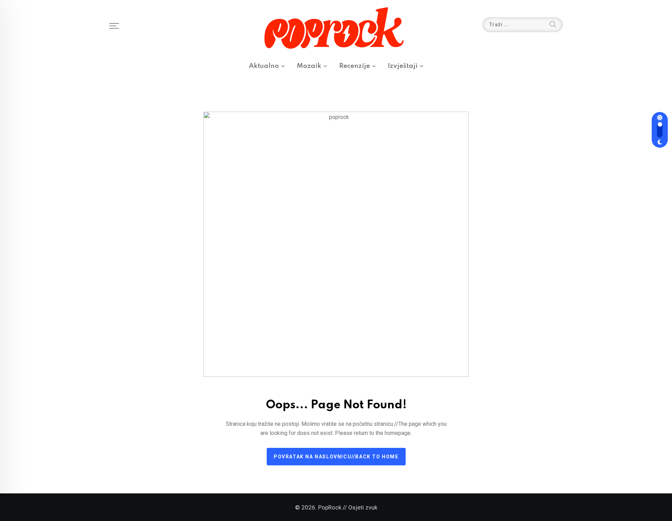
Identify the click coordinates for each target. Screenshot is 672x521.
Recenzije (354, 66)
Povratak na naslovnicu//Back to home (336, 456)
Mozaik (309, 66)
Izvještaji (403, 66)
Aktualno (264, 66)
